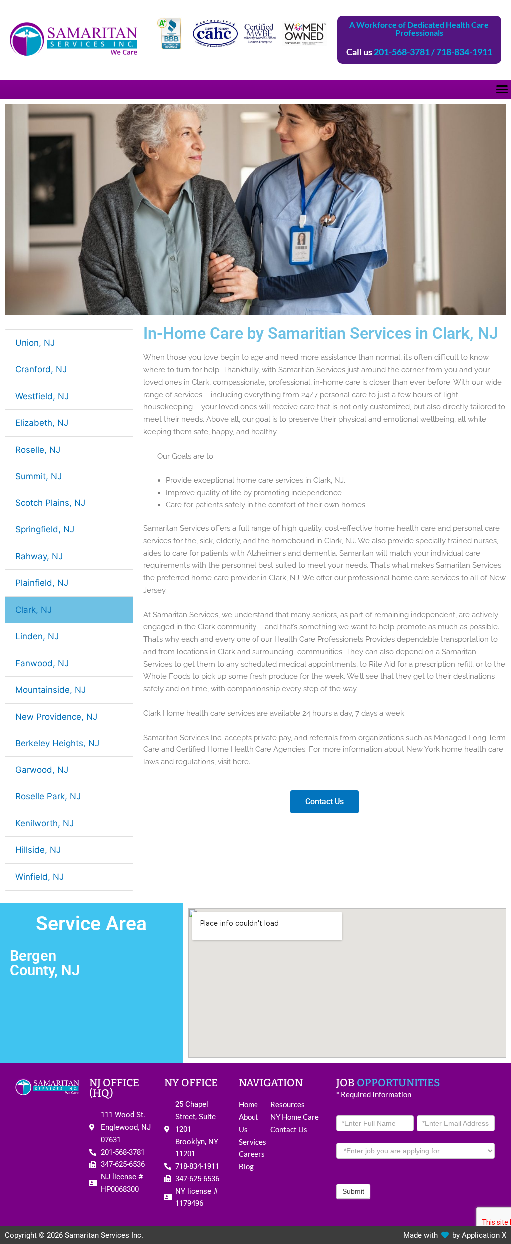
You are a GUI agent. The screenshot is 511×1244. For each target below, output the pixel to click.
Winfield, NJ (39, 877)
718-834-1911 (464, 51)
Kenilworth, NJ (44, 823)
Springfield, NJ (44, 529)
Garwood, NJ (41, 770)
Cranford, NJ (41, 369)
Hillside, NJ (38, 850)
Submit (353, 1191)
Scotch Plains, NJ (50, 503)
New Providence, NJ (56, 717)
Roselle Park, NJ (48, 796)
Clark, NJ (33, 610)
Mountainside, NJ (50, 690)
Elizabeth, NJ (41, 423)
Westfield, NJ (42, 396)
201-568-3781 (402, 51)
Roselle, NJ (37, 450)
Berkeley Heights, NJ (57, 743)
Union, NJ (35, 343)
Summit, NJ (38, 476)
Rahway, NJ (39, 556)
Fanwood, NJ (42, 663)
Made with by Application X (454, 1235)
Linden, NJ (37, 636)
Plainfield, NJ (41, 583)
